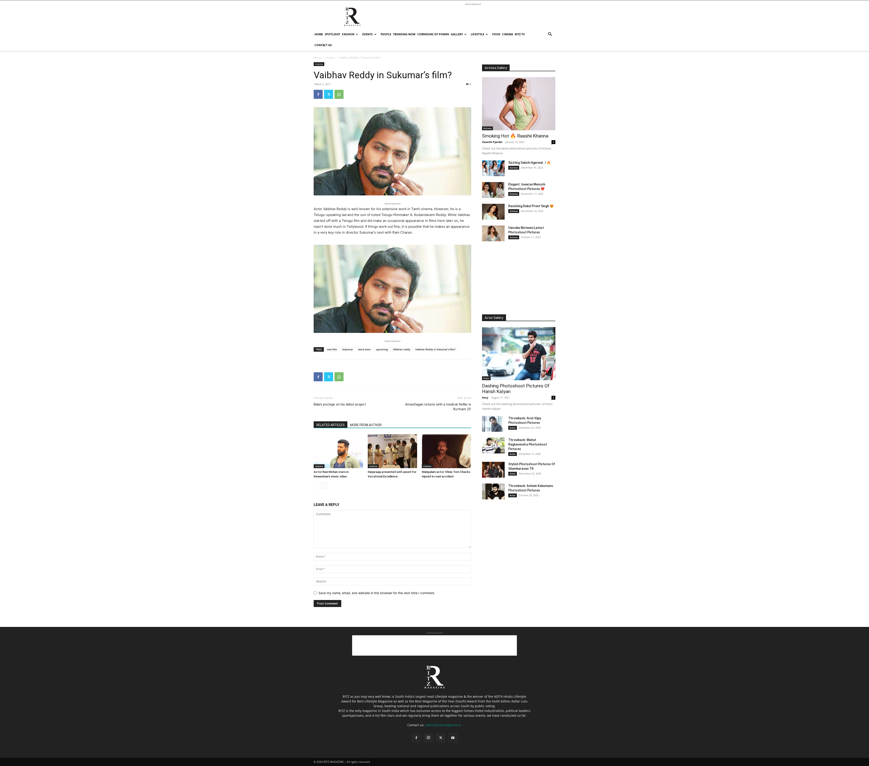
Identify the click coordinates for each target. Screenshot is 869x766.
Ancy (485, 397)
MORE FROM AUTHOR (366, 425)
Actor (486, 378)
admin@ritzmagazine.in (443, 725)
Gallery (457, 34)
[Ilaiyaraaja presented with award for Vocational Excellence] (392, 451)
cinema (507, 34)
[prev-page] (316, 485)
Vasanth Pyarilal (492, 142)
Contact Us (323, 45)
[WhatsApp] (339, 94)
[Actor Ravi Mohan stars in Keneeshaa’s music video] (338, 451)
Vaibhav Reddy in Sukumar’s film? (435, 349)
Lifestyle (477, 34)
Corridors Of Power (433, 34)
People (386, 34)
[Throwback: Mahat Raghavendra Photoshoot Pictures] (493, 445)
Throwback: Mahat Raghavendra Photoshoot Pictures (527, 444)
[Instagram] (428, 737)
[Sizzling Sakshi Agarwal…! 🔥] (493, 168)
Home (319, 34)
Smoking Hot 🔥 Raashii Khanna (515, 136)
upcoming (382, 349)
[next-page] (324, 485)
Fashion (348, 34)
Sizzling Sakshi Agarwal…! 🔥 (529, 162)
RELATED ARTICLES (330, 425)
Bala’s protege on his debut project (340, 404)
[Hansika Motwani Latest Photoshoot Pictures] (493, 233)
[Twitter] (328, 94)
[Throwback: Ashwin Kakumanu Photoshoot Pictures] (493, 491)
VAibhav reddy (401, 349)
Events (367, 34)
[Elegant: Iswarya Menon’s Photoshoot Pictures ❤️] (493, 190)
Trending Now (404, 34)
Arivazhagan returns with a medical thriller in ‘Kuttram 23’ (438, 406)
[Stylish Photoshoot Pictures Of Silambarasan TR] (493, 470)
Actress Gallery (496, 68)
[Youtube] (452, 737)
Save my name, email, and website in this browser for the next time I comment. (376, 593)
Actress (487, 128)
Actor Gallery (494, 318)
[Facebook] (318, 94)
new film (332, 349)
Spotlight (332, 34)
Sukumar (347, 349)
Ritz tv (520, 34)
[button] (549, 35)
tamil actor (364, 349)
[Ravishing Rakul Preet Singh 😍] (493, 212)
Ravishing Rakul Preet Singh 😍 (531, 206)
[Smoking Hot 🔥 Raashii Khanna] (518, 103)
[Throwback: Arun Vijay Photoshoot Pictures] (493, 424)
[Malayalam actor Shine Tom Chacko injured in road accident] (446, 451)
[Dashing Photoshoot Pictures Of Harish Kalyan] (518, 353)
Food (496, 34)
